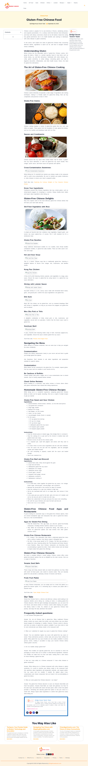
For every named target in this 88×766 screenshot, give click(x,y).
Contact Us (21, 757)
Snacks (76, 2)
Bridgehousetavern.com (55, 763)
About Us (39, 757)
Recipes (62, 2)
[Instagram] (33, 712)
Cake (36, 2)
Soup (25, 8)
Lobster (56, 2)
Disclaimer (47, 757)
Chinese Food (44, 15)
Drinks (48, 2)
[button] (50, 3)
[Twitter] (37, 712)
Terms (60, 757)
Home (25, 2)
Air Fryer (31, 2)
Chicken (42, 2)
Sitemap (67, 757)
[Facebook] (27, 712)
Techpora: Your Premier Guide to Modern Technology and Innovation (17, 729)
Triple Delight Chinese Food (40, 592)
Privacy (54, 757)
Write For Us (30, 757)
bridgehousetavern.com (32, 708)
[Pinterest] (30, 712)
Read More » (10, 739)
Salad (68, 2)
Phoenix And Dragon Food (40, 338)
